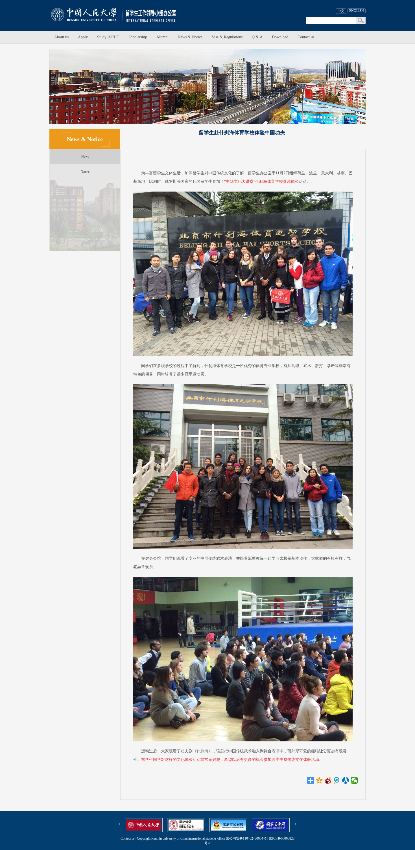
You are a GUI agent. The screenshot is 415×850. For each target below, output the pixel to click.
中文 (341, 11)
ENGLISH (356, 11)
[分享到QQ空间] (319, 780)
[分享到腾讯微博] (336, 780)
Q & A (257, 37)
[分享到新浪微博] (328, 780)
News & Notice (190, 37)
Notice (85, 172)
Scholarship (137, 37)
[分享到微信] (354, 780)
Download (280, 37)
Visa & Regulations (227, 37)
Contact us (306, 37)
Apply (83, 37)
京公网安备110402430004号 (246, 838)
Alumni (162, 37)
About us (61, 37)
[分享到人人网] (345, 780)
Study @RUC (108, 37)
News (85, 157)
